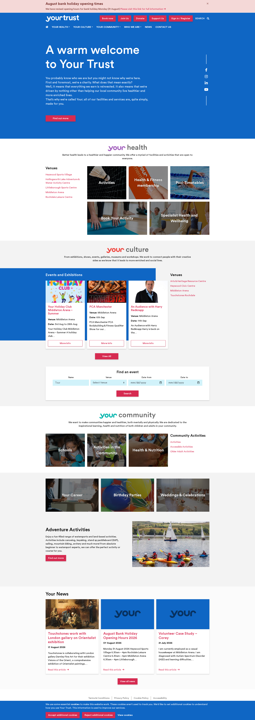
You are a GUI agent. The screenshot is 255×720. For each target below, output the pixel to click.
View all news (127, 681)
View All (106, 356)
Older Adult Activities (182, 451)
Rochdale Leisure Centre (59, 197)
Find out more (60, 118)
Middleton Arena (55, 192)
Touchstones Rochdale (182, 295)
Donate (140, 18)
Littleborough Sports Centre (61, 187)
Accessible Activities (181, 447)
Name (71, 377)
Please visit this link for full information (142, 9)
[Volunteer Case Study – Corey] (182, 614)
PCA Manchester (100, 306)
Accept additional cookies (62, 715)
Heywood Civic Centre (182, 286)
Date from (146, 377)
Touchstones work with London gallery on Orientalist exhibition (72, 638)
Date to (184, 377)
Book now (107, 18)
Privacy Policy (121, 698)
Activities (175, 442)
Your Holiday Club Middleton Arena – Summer (60, 310)
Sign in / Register (180, 18)
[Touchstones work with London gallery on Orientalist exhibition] (72, 614)
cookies (75, 704)
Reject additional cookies (99, 715)
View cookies (125, 715)
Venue (109, 377)
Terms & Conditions (98, 698)
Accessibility (160, 698)
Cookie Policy (141, 698)
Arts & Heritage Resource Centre (188, 281)
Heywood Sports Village (59, 174)
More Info (71, 343)
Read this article (57, 670)
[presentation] (65, 292)
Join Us (125, 18)
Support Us (158, 18)
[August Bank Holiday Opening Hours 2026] (127, 614)
